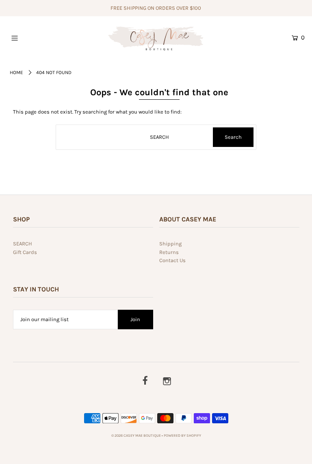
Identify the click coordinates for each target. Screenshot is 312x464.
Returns (169, 252)
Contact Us (172, 260)
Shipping (170, 244)
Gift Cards (25, 252)
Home (16, 72)
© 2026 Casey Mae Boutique (136, 435)
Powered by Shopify (182, 435)
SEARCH (22, 244)
